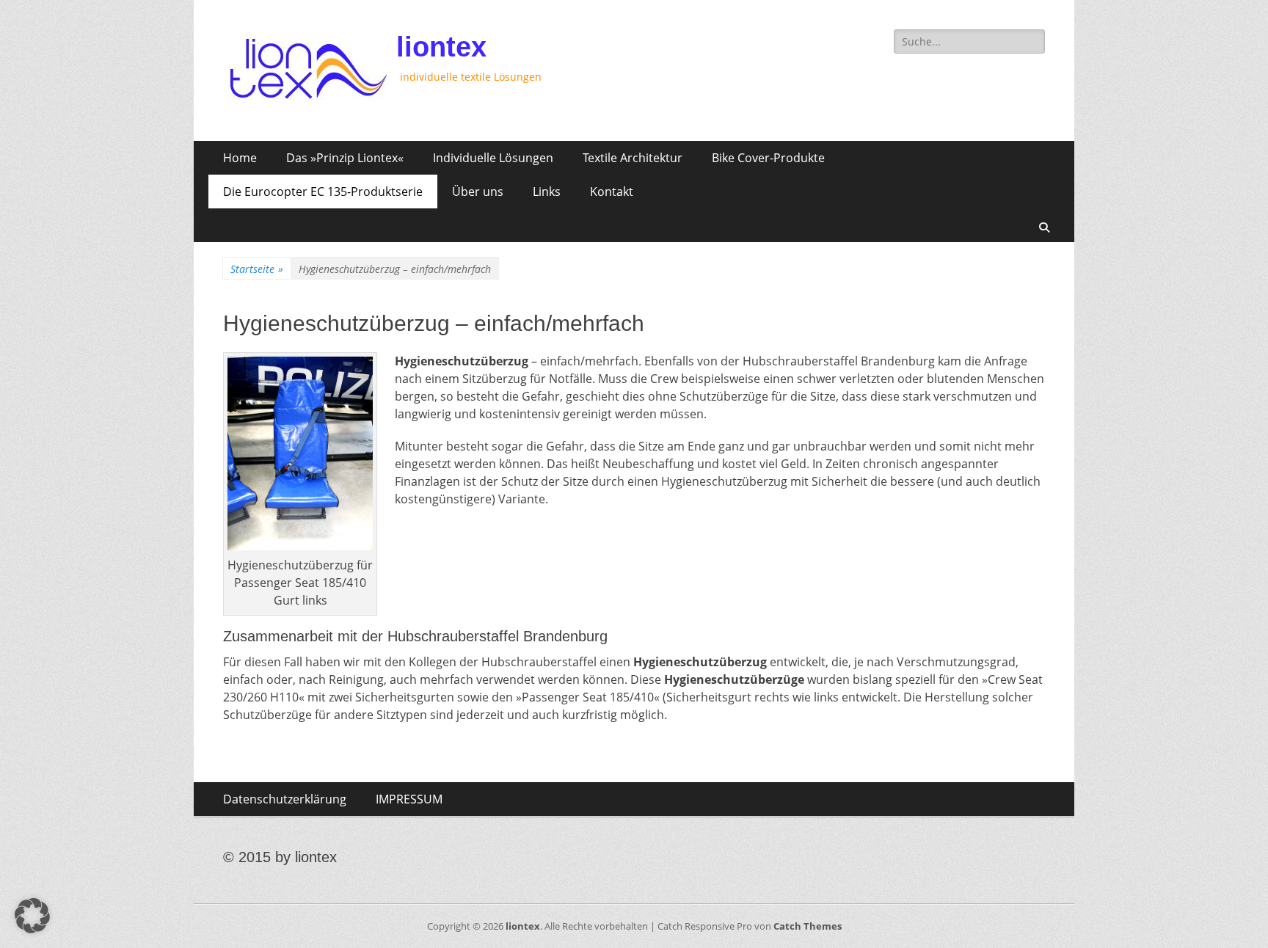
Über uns (477, 191)
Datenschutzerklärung (284, 799)
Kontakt (611, 191)
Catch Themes (807, 926)
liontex (441, 47)
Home (240, 158)
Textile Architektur (632, 158)
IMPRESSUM (409, 799)
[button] (32, 915)
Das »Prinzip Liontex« (345, 158)
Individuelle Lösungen (493, 158)
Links (547, 191)
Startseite (256, 269)
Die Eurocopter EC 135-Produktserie (323, 191)
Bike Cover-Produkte (768, 158)
